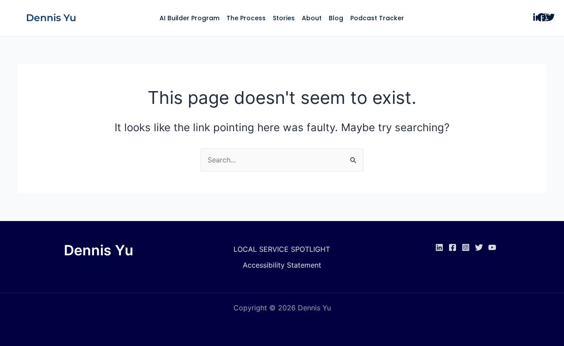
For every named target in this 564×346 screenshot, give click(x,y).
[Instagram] (466, 247)
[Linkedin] (439, 247)
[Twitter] (479, 247)
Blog (336, 18)
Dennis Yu (51, 18)
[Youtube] (492, 247)
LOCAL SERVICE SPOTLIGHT (282, 249)
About (312, 18)
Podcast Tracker (377, 18)
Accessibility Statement (282, 265)
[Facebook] (452, 247)
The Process (246, 18)
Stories (284, 18)
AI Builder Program (189, 18)
